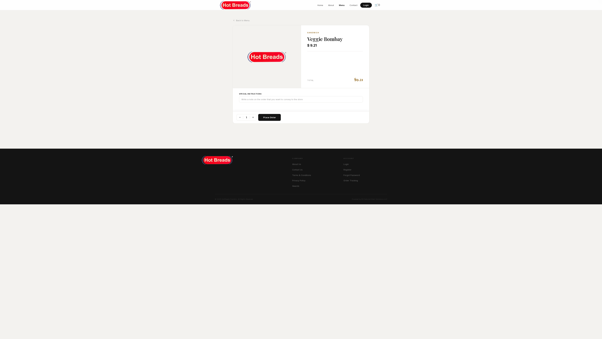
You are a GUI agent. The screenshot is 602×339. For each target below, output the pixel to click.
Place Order (269, 117)
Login (366, 5)
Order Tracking (350, 180)
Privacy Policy (298, 180)
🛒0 (377, 5)
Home (320, 5)
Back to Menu (243, 20)
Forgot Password (351, 175)
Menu (342, 5)
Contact (353, 5)
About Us (296, 164)
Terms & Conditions (301, 175)
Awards (295, 186)
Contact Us (297, 170)
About (331, 5)
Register (347, 170)
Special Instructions (250, 94)
